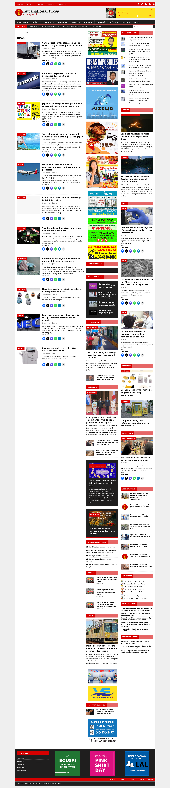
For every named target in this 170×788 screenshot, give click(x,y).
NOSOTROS (20, 4)
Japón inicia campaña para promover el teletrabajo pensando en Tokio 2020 (62, 105)
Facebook (113, 780)
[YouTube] (153, 4)
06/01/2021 (47, 48)
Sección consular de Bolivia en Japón (135, 598)
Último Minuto (22, 22)
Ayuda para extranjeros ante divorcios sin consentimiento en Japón (136, 647)
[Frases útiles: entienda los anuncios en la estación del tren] (125, 527)
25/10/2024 (100, 596)
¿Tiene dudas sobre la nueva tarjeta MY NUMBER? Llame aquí (135, 630)
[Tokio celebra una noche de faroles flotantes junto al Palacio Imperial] (137, 165)
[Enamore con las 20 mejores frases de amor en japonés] (125, 517)
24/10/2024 (100, 608)
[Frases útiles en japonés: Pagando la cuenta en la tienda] (125, 567)
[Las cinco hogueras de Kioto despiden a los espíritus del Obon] (137, 123)
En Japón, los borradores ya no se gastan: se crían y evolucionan (136, 392)
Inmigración (62, 22)
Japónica (113, 22)
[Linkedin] (146, 4)
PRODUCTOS (126, 366)
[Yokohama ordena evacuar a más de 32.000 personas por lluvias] (93, 286)
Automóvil (88, 22)
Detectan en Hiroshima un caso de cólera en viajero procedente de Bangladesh (137, 282)
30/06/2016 (47, 294)
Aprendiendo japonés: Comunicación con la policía (140, 535)
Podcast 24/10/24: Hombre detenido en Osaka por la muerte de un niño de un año (106, 604)
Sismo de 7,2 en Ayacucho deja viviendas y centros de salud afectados (101, 355)
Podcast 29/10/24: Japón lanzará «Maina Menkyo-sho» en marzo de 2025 (107, 579)
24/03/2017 (47, 203)
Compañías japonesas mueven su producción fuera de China (59, 74)
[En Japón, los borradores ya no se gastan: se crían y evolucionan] (137, 379)
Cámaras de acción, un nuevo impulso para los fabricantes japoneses (61, 259)
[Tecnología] (28, 266)
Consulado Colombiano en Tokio (134, 581)
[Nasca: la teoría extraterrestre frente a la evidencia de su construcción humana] (90, 453)
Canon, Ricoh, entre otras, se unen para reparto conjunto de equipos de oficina (62, 44)
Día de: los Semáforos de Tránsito (98, 564)
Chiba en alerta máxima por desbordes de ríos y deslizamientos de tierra (106, 303)
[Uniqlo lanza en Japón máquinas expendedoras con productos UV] (137, 409)
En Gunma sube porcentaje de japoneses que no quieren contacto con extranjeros (140, 59)
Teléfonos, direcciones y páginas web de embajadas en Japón (135, 614)
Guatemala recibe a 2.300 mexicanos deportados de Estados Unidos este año (105, 377)
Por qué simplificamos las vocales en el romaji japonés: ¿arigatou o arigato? (135, 651)
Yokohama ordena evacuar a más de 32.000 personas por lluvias (106, 285)
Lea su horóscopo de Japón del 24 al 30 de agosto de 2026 (102, 483)
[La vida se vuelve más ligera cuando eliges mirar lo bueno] (102, 518)
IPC (54, 48)
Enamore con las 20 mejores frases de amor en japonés (140, 515)
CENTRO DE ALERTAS (95, 277)
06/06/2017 (47, 172)
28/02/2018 (47, 139)
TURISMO (125, 110)
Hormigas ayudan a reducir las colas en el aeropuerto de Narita (62, 290)
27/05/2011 (47, 353)
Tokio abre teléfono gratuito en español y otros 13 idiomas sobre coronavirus (136, 619)
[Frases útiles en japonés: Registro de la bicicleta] (125, 547)
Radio (136, 22)
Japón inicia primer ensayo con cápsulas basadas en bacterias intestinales (139, 92)
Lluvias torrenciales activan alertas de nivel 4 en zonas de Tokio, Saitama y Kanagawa (106, 295)
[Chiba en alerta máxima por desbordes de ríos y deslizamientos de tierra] (93, 304)
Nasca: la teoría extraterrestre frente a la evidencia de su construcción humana (107, 452)
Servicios (74, 22)
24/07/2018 (47, 109)
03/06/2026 (126, 463)
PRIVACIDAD (39, 4)
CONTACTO (30, 4)
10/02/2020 (47, 79)
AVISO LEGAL (50, 4)
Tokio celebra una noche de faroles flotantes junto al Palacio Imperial (135, 179)
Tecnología (101, 22)
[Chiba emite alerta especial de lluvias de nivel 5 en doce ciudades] (93, 312)
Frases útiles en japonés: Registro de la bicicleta (139, 545)
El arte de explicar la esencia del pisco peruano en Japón (135, 458)
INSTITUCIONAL (61, 4)
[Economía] (28, 50)
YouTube (150, 780)
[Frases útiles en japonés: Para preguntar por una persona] (125, 507)
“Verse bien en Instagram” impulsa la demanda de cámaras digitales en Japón (62, 135)
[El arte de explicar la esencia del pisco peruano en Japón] (137, 446)
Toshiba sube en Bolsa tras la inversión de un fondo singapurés (62, 229)
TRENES (90, 616)
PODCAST (91, 573)
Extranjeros (47, 22)
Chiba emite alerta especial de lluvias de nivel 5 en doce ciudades (106, 312)
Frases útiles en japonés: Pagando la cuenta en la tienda (141, 565)
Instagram (123, 780)
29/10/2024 (100, 583)
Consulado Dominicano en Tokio (134, 584)
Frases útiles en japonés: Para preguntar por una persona (141, 506)
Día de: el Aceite (92, 547)
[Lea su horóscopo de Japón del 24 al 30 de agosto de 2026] (102, 470)
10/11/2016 (47, 264)
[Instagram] (142, 4)
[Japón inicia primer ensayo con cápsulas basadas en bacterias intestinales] (137, 216)
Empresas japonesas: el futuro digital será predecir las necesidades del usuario (61, 318)
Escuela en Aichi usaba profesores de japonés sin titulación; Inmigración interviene (140, 73)
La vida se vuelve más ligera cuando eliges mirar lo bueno (102, 531)
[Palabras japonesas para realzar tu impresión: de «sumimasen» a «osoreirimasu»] (125, 496)
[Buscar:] (143, 26)
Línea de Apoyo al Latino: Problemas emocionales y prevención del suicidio (105, 711)
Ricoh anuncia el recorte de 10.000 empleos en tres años (59, 349)
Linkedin (132, 780)
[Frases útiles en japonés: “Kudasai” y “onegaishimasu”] (125, 557)
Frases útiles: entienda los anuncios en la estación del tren (140, 526)
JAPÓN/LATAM (93, 387)
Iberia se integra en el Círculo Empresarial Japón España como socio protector (61, 167)
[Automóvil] (28, 296)
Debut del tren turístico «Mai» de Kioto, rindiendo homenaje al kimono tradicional (101, 648)
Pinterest (141, 780)
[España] (28, 172)
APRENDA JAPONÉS (128, 489)
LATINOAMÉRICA (93, 322)
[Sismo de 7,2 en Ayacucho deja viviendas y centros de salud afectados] (102, 338)
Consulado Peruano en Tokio (133, 592)
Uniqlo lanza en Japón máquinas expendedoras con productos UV (135, 423)
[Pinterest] (150, 4)
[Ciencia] (28, 322)
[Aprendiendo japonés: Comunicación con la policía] (125, 537)
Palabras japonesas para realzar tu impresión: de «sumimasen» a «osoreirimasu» (139, 496)
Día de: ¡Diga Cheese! (93, 556)
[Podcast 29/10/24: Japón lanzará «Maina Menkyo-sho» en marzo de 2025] (90, 580)
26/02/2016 (47, 323)
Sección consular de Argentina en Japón (136, 596)
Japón (34, 22)
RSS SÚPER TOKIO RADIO (98, 542)
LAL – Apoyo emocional (96, 705)
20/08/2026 (126, 287)
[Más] (54, 58)
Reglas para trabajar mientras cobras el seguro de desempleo (135, 642)
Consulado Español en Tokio (133, 587)
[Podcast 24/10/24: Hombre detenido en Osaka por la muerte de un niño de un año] (90, 605)
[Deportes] (28, 111)
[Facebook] (138, 4)
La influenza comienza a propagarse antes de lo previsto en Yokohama (133, 334)
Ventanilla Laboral (130, 637)
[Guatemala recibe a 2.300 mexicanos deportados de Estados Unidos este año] (90, 378)
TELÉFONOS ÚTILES (129, 604)
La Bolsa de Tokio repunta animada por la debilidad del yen (62, 199)
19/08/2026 (126, 339)
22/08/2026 (126, 235)
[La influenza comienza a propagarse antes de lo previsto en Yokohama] (137, 320)
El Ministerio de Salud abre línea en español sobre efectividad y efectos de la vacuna (136, 609)
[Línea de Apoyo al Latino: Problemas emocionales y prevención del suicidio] (90, 712)
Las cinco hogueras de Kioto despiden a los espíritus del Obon (135, 136)
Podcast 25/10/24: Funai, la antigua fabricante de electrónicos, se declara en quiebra (105, 591)
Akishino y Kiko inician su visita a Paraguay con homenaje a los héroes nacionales (107, 442)
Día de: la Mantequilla (94, 559)
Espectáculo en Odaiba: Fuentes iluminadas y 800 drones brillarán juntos (139, 51)
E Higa (55, 79)
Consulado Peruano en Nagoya (134, 589)
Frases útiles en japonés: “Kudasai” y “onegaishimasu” (140, 555)
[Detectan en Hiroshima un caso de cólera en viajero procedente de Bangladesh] (137, 268)
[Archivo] (28, 355)
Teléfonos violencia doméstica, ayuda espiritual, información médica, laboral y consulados (135, 624)
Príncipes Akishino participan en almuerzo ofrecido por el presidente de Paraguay (101, 420)
